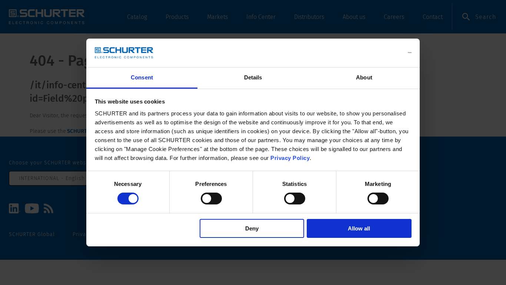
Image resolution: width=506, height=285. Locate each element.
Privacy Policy (290, 158)
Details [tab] (253, 77)
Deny (252, 228)
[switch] (211, 198)
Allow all (359, 228)
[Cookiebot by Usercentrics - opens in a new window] (379, 52)
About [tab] (364, 77)
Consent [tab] (142, 77)
